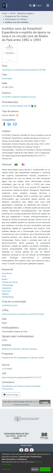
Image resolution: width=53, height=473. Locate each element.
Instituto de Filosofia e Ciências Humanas (19, 349)
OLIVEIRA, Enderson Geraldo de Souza (18, 97)
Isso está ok (45, 469)
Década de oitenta (10, 282)
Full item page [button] (11, 394)
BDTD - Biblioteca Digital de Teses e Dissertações (22, 13)
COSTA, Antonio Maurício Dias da (16, 106)
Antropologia (7, 285)
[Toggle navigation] (47, 5)
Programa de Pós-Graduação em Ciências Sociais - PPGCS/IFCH (17, 16)
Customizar (6, 469)
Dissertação (7, 78)
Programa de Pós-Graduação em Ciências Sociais (23, 357)
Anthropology (8, 297)
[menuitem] (33, 5)
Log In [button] (39, 5)
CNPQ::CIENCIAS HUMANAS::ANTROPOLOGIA (23, 314)
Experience (6, 288)
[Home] (5, 5)
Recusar (35, 469)
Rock (4, 276)
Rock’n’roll (6, 291)
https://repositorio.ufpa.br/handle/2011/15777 (22, 377)
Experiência (7, 273)
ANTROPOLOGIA (9, 305)
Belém (5, 279)
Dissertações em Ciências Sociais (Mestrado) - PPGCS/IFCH (17, 19)
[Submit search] (30, 5)
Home (4, 13)
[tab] (16, 164)
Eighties (5, 294)
